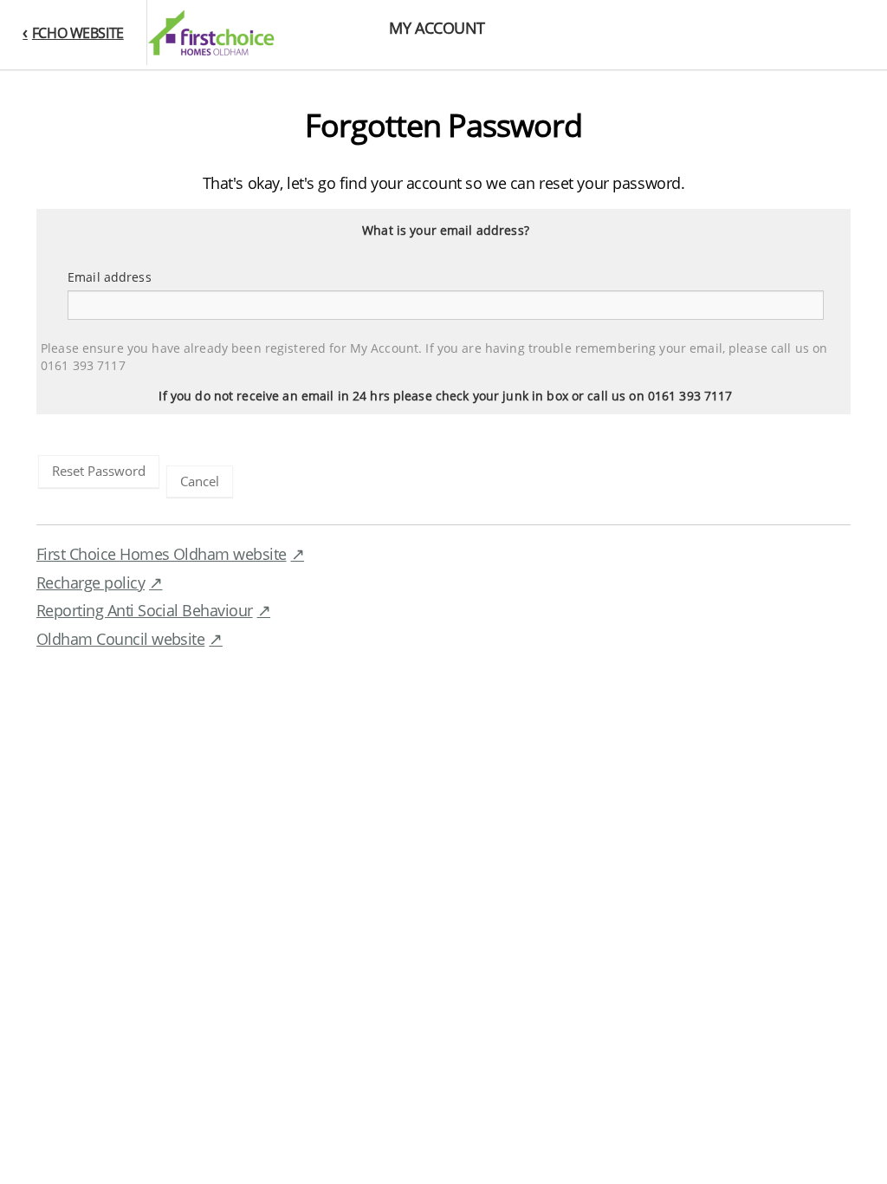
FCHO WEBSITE (77, 32)
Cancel (199, 481)
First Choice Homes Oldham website (161, 553)
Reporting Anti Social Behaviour (144, 610)
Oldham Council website (120, 638)
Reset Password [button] (99, 470)
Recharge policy (90, 582)
